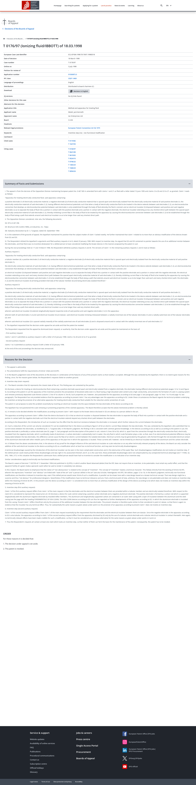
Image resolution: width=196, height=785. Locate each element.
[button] (98, 184)
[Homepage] (4, 39)
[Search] (161, 5)
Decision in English (81, 91)
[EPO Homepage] (30, 5)
